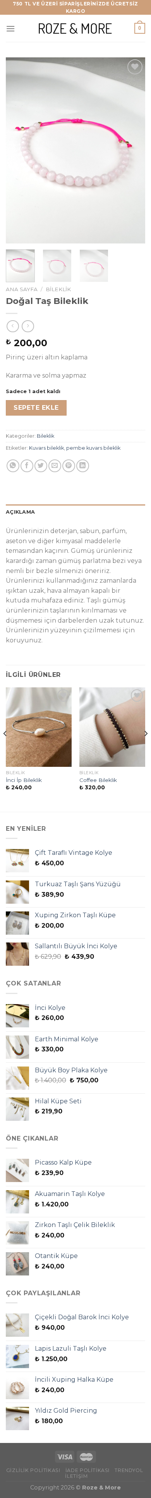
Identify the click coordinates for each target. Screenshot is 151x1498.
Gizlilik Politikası (33, 1470)
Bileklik (58, 289)
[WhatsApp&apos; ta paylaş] (13, 465)
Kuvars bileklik (46, 448)
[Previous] (18, 150)
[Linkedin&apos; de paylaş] (82, 465)
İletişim (76, 1476)
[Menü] (10, 28)
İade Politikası (87, 1470)
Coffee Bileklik (98, 780)
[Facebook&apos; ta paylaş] (27, 465)
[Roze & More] (75, 28)
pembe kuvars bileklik (93, 448)
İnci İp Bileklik (24, 780)
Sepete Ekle (36, 407)
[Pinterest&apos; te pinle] (68, 465)
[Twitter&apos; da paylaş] (40, 465)
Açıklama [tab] (20, 512)
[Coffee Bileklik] (112, 726)
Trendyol (129, 1470)
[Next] (133, 150)
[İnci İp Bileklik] (39, 726)
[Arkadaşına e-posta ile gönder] (54, 465)
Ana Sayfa (22, 289)
